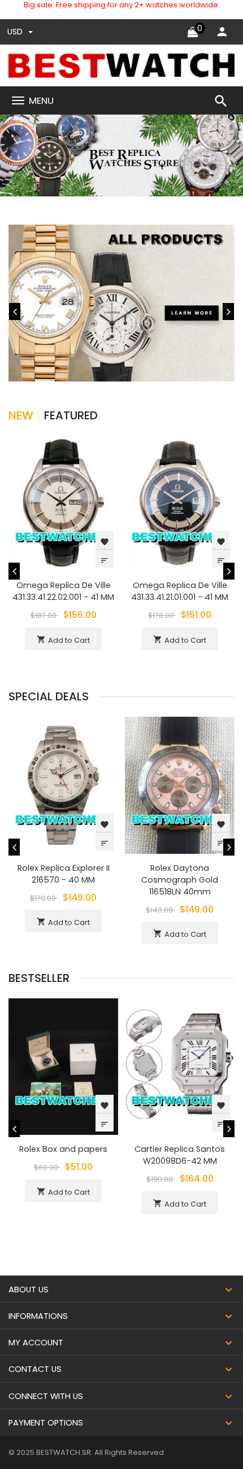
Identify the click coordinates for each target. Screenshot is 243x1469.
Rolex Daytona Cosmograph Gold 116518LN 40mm (179, 879)
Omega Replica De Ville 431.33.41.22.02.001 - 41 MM (63, 591)
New (20, 415)
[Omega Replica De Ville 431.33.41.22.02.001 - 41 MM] (63, 502)
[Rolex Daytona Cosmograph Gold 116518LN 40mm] (180, 784)
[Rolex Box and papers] (63, 1066)
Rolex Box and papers (63, 1149)
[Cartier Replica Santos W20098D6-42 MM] (180, 1066)
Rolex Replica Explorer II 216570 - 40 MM (64, 873)
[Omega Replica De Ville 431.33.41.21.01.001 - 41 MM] (180, 502)
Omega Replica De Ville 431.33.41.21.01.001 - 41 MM (179, 591)
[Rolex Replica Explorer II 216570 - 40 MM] (63, 784)
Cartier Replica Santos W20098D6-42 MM (179, 1155)
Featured (71, 415)
